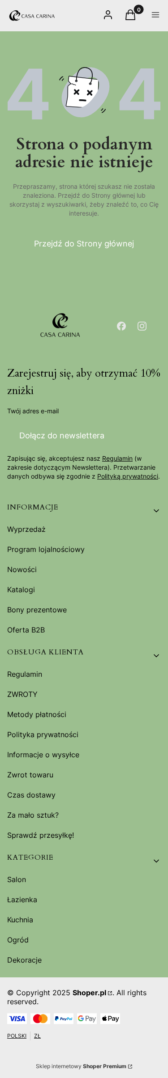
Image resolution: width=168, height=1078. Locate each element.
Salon (16, 879)
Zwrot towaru (30, 774)
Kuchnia (20, 919)
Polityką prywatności (127, 476)
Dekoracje (24, 959)
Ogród (18, 939)
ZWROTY (22, 694)
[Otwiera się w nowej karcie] (121, 326)
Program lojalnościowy (46, 549)
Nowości (22, 569)
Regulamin (117, 458)
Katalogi (21, 589)
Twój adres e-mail (33, 411)
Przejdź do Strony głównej (84, 243)
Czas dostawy (31, 794)
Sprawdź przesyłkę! (40, 835)
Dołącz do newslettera (61, 435)
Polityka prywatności (42, 734)
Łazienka (22, 899)
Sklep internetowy (81, 1066)
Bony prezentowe (37, 609)
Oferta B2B (26, 629)
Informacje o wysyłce (43, 754)
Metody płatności (36, 714)
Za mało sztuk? (33, 815)
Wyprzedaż (26, 529)
